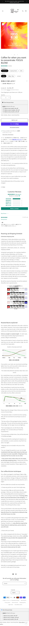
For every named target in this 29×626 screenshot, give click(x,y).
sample (19, 76)
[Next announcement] (26, 1)
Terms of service (15, 602)
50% (21, 70)
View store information (7, 134)
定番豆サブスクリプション (8, 613)
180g (3, 76)
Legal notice (10, 604)
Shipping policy (23, 602)
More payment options (14, 127)
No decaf (4, 70)
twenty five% (13, 70)
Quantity (3, 94)
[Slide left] (11, 54)
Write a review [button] (14, 208)
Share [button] (3, 187)
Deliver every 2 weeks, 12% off (11, 617)
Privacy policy (7, 602)
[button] (2, 11)
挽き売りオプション (17, 139)
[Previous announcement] (2, 1)
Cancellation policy (18, 604)
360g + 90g (11, 76)
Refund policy (23, 600)
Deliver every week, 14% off (10, 615)
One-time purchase (7, 610)
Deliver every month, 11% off (10, 619)
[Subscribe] (24, 583)
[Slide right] (17, 54)
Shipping (8, 89)
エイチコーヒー (8, 600)
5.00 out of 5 (18, 194)
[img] (4, 217)
